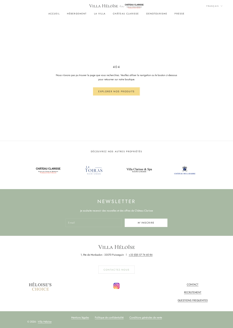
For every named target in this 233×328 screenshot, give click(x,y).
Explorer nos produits (116, 91)
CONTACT (192, 284)
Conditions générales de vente (145, 317)
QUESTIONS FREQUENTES (193, 300)
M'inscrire (146, 222)
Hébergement (77, 13)
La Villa (100, 13)
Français (212, 6)
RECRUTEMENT (192, 292)
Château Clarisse (126, 13)
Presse (180, 13)
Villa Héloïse (45, 321)
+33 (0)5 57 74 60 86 (141, 255)
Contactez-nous (117, 269)
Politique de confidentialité (109, 317)
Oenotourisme (156, 13)
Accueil (54, 13)
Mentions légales (80, 317)
